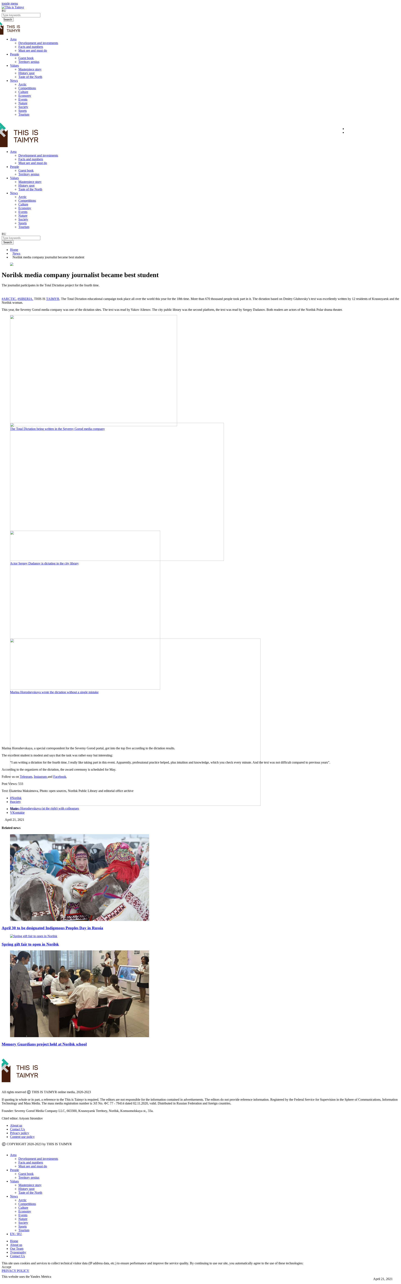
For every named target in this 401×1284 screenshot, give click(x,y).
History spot (26, 73)
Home (14, 249)
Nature (22, 103)
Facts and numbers (30, 46)
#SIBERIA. (25, 299)
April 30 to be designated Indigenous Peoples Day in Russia (52, 928)
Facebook (59, 776)
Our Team (16, 1248)
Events (22, 99)
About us (16, 1125)
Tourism (23, 114)
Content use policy (22, 1137)
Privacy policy (19, 1133)
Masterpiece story (30, 69)
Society (23, 107)
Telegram (26, 776)
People (14, 54)
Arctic (22, 84)
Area (13, 39)
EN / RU (16, 1234)
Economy (24, 95)
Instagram (41, 776)
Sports (22, 110)
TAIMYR (52, 299)
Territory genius (28, 62)
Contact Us (17, 1129)
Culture (23, 92)
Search (7, 242)
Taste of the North (30, 77)
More (5, 1280)
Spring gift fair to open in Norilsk (30, 944)
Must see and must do (32, 50)
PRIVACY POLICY (15, 1271)
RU (4, 10)
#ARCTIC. (9, 299)
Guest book (26, 58)
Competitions (27, 88)
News (14, 80)
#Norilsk (16, 798)
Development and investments (38, 43)
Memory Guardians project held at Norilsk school (44, 1044)
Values (14, 65)
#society (15, 801)
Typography (18, 1252)
